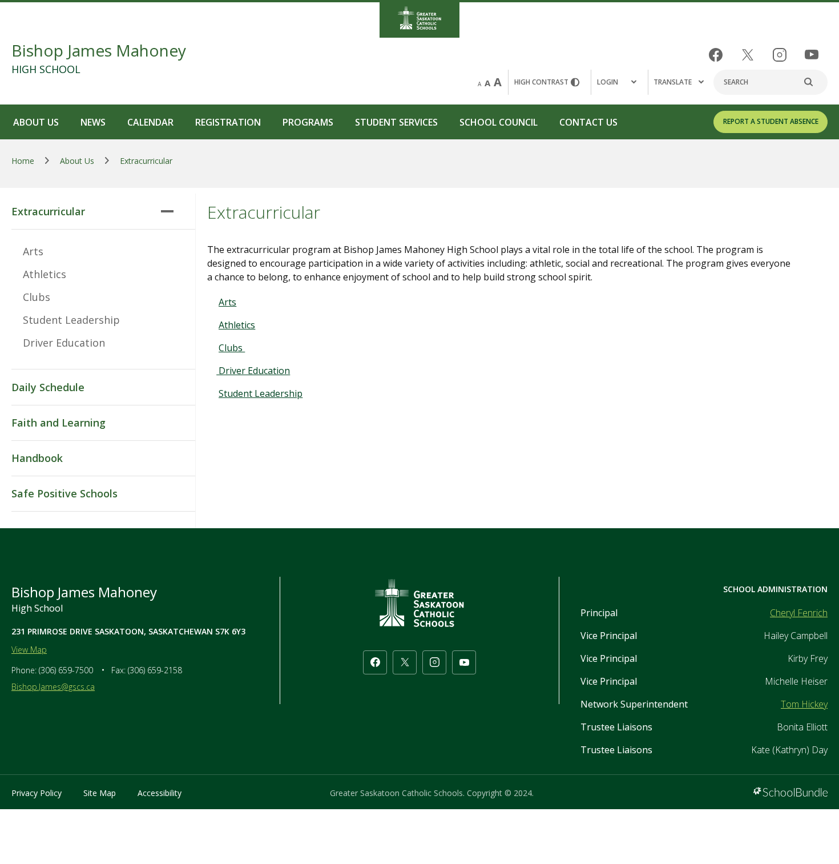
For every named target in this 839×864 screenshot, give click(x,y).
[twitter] (748, 55)
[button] (619, 82)
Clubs (36, 297)
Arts (33, 251)
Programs (308, 122)
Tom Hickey (804, 704)
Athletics (44, 274)
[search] (814, 82)
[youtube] (811, 54)
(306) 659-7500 (66, 670)
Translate (673, 82)
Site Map (99, 792)
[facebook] (716, 55)
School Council (498, 122)
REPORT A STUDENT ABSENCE (770, 121)
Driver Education (64, 342)
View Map (29, 649)
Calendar (150, 122)
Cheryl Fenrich (799, 612)
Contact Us (588, 122)
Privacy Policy (36, 792)
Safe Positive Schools (64, 493)
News (93, 122)
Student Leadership (71, 320)
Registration (228, 122)
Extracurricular (48, 211)
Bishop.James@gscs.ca (53, 686)
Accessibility (159, 792)
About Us (36, 122)
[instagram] (779, 55)
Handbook (37, 458)
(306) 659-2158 (155, 670)
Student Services (396, 122)
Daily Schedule (47, 387)
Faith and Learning (58, 422)
